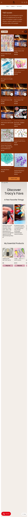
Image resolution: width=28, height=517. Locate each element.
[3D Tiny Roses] (20, 63)
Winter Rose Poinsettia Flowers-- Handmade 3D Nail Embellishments (6, 146)
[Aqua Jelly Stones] (7, 159)
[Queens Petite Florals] (7, 43)
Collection (13, 6)
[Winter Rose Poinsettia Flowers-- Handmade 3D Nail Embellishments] (7, 135)
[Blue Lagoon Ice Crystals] (7, 66)
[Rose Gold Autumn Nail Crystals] (7, 90)
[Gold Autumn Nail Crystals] (7, 112)
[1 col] (22, 31)
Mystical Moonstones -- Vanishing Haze (19, 171)
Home (7, 6)
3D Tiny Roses (17, 72)
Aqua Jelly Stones (5, 169)
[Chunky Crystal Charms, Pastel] (20, 133)
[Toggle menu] (1, 2)
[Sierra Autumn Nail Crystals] (20, 90)
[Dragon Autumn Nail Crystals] (20, 41)
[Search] (22, 2)
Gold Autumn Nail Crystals (7, 122)
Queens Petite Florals (6, 53)
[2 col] (25, 31)
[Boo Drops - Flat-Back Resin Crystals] (20, 112)
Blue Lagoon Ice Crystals (7, 79)
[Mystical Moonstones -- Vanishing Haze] (20, 160)
